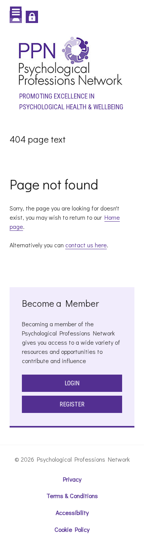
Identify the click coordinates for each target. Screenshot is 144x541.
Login (72, 383)
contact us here (86, 245)
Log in (32, 17)
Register (72, 404)
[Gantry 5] (70, 60)
